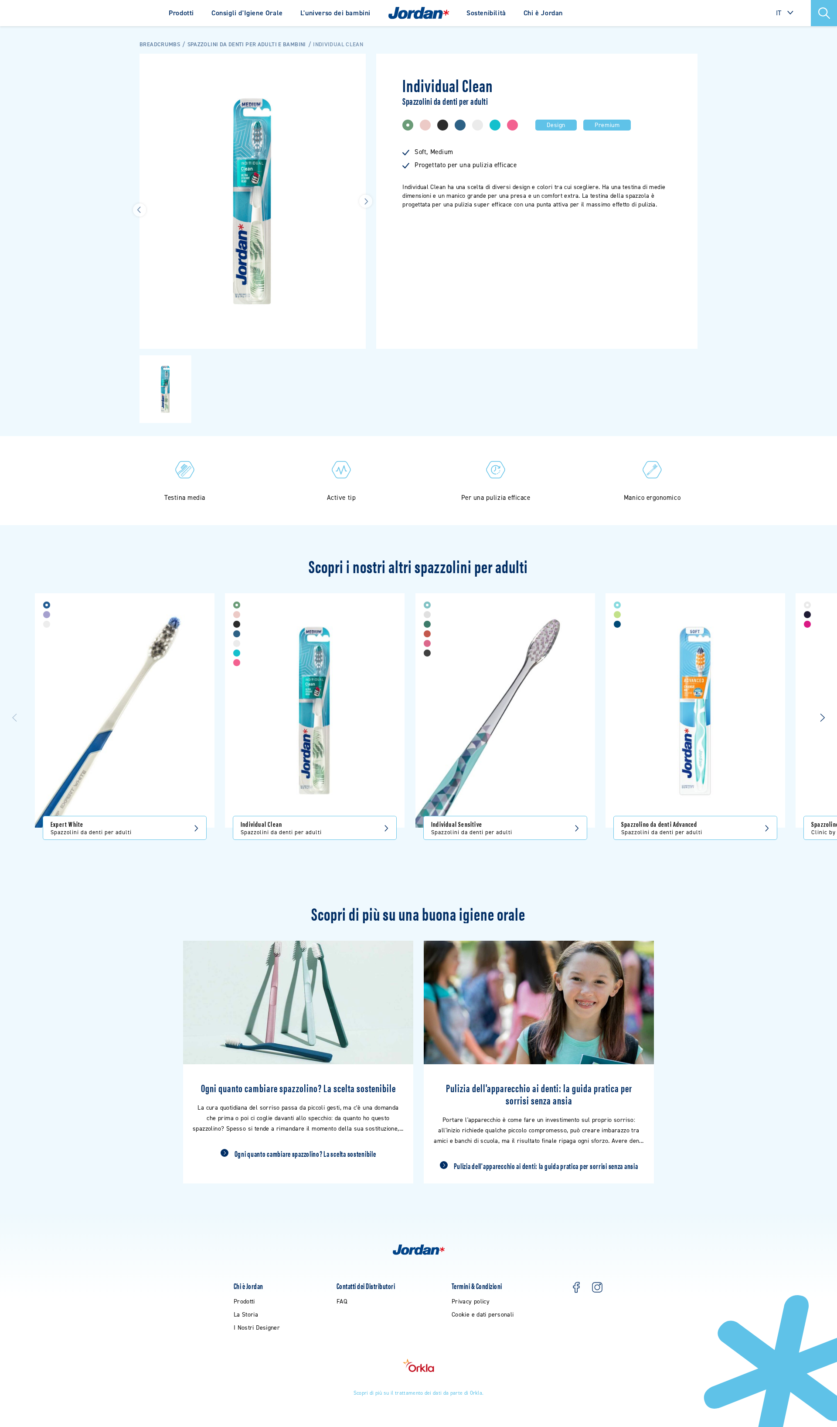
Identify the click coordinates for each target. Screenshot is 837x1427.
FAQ (342, 1301)
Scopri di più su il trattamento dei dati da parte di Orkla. (419, 1392)
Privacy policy (471, 1301)
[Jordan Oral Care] (418, 13)
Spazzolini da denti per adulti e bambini (246, 44)
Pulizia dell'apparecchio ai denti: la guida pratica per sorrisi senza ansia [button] (546, 1166)
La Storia (246, 1314)
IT (779, 12)
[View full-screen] (354, 64)
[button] (824, 13)
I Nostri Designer (257, 1328)
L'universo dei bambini (335, 12)
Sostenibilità (486, 12)
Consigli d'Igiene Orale (247, 12)
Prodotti (181, 12)
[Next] (822, 718)
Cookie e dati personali (483, 1314)
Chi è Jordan (543, 12)
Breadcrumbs (160, 44)
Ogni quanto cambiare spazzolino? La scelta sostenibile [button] (305, 1153)
